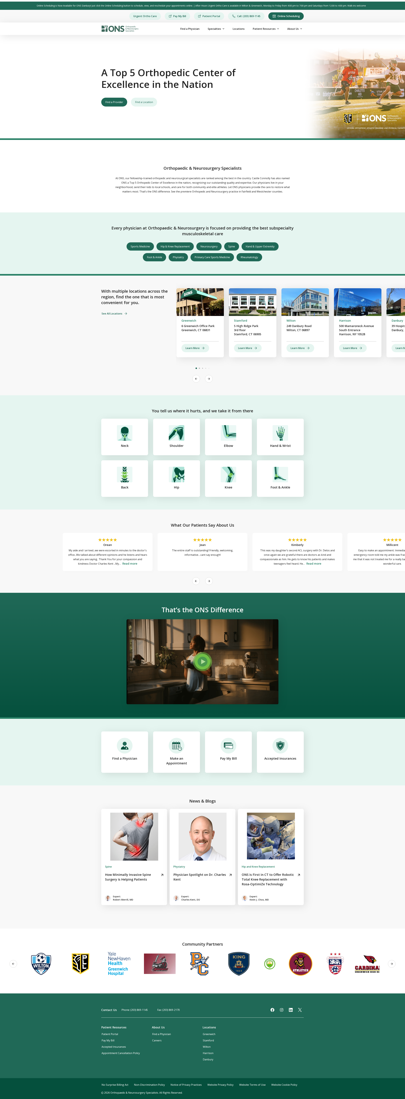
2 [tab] (199, 368)
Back (124, 487)
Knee (228, 487)
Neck (125, 446)
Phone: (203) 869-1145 (135, 1010)
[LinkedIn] (291, 1010)
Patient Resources (264, 29)
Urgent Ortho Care (145, 16)
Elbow (228, 446)
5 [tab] (208, 368)
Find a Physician (189, 29)
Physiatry (178, 257)
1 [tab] (196, 368)
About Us (293, 29)
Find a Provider (114, 102)
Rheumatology (249, 257)
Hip (176, 487)
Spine (231, 246)
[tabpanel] (200, 322)
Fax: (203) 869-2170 (168, 1010)
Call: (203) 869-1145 (248, 16)
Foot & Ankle (154, 257)
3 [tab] (202, 368)
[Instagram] (281, 1010)
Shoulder (177, 446)
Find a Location (144, 102)
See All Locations (112, 313)
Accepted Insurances (280, 758)
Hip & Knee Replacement (175, 246)
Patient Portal (211, 16)
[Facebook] (272, 1010)
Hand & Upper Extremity (260, 246)
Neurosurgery (209, 246)
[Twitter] (300, 1010)
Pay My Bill (179, 16)
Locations (239, 29)
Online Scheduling (288, 16)
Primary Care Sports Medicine (212, 257)
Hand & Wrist (280, 446)
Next (209, 379)
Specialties (214, 29)
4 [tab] (205, 368)
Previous (196, 379)
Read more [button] (129, 563)
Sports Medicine (140, 246)
